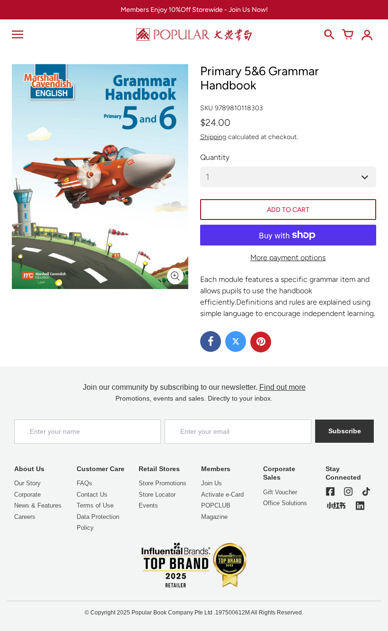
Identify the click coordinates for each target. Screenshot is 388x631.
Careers (24, 516)
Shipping (213, 137)
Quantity (214, 157)
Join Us (211, 483)
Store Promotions (162, 483)
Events (148, 505)
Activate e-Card (222, 494)
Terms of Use (95, 505)
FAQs (84, 483)
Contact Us (92, 494)
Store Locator (157, 494)
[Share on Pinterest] (260, 342)
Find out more (282, 387)
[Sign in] (366, 34)
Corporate (27, 494)
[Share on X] (235, 341)
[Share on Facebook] (210, 341)
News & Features (38, 505)
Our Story (27, 483)
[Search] (328, 34)
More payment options (288, 257)
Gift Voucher (280, 492)
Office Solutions (285, 503)
